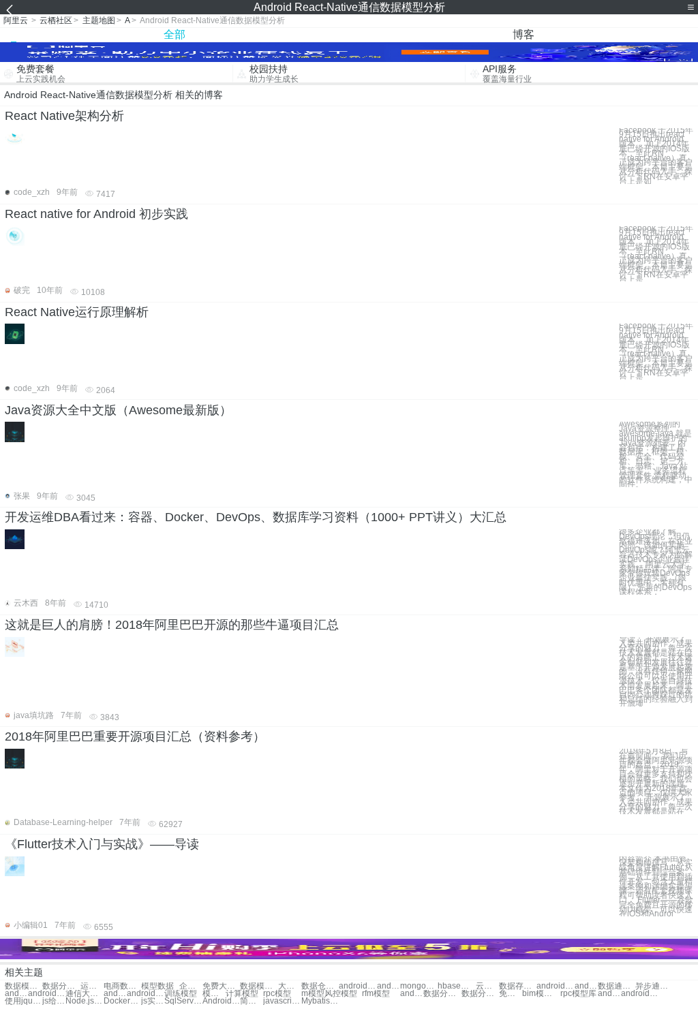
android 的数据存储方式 (145, 993)
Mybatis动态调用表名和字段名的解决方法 (320, 1001)
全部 (174, 34)
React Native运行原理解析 (77, 312)
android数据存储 (586, 986)
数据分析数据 (480, 993)
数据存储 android (517, 986)
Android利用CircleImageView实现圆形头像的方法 (221, 1001)
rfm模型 (376, 993)
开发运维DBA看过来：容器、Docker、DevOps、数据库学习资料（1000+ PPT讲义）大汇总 (255, 517)
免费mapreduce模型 (510, 993)
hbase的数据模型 (456, 986)
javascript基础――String (282, 1001)
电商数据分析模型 (122, 986)
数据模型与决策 (258, 986)
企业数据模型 (190, 986)
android (411, 993)
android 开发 (609, 993)
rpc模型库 (578, 993)
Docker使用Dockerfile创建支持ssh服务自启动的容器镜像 (122, 1001)
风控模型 (340, 993)
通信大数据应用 (84, 993)
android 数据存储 (555, 986)
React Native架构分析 (64, 116)
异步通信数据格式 (654, 986)
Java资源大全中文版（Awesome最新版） (118, 410)
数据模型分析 (23, 986)
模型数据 (157, 986)
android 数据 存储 (388, 986)
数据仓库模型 (320, 986)
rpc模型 (277, 993)
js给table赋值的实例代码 (53, 1001)
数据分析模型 (61, 986)
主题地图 (98, 20)
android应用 (639, 993)
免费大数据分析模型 (221, 986)
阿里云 (15, 20)
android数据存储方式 (16, 993)
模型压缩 (214, 993)
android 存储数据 (357, 986)
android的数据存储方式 (115, 993)
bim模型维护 (541, 993)
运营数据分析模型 (92, 986)
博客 (523, 34)
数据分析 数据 (442, 993)
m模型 (312, 993)
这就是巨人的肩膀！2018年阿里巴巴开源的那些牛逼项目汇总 (172, 625)
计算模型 (242, 993)
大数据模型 (289, 986)
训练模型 (180, 993)
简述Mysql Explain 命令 (251, 1001)
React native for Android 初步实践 (96, 214)
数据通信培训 (616, 986)
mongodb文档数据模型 (419, 986)
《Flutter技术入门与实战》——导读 (102, 844)
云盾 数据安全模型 (487, 986)
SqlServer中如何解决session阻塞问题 (183, 1001)
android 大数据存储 (46, 993)
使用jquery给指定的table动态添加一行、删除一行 (23, 1001)
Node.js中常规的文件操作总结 (84, 1001)
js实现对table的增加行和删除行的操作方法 (152, 1001)
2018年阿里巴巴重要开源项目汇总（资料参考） (135, 736)
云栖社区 (56, 20)
